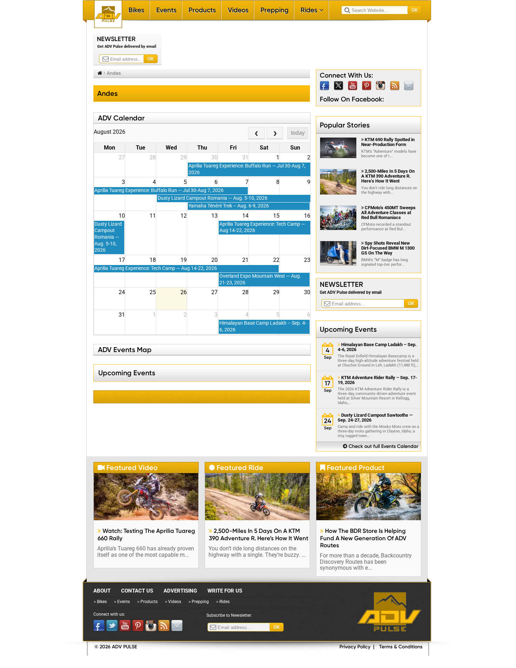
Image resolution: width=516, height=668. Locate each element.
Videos (238, 10)
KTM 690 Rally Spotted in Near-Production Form (388, 142)
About (102, 591)
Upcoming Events (348, 329)
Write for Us (224, 591)
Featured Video (128, 467)
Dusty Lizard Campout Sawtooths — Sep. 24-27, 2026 (375, 418)
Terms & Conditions (400, 647)
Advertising (180, 591)
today (298, 133)
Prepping (274, 10)
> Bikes (100, 601)
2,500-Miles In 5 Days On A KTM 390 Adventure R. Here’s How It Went (388, 176)
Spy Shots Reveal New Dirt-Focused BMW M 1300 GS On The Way (388, 248)
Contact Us (137, 591)
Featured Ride (236, 467)
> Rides (223, 601)
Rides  (311, 10)
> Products (147, 601)
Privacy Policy (354, 647)
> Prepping (198, 601)
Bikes (136, 10)
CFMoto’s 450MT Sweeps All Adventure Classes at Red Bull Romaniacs (388, 212)
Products (202, 10)
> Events (122, 601)
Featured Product (352, 467)
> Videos (173, 601)
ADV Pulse (389, 611)
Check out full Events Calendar (380, 446)
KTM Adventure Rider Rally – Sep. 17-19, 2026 (377, 380)
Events (166, 10)
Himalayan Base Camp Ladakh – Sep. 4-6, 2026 (377, 347)
